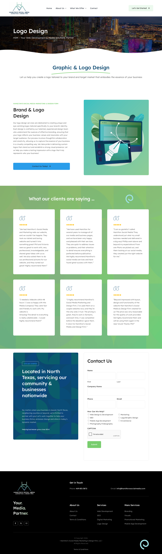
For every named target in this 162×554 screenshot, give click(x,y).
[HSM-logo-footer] (24, 482)
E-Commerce (126, 421)
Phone (90, 399)
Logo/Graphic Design (129, 418)
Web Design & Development (101, 415)
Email (119, 399)
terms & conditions (81, 549)
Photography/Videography (101, 424)
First (89, 382)
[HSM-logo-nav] (19, 3)
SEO (91, 418)
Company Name (94, 386)
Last (118, 382)
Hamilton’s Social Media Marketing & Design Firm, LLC (81, 541)
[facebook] (15, 523)
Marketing (125, 415)
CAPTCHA (91, 428)
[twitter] (21, 523)
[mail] (26, 523)
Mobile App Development (100, 421)
